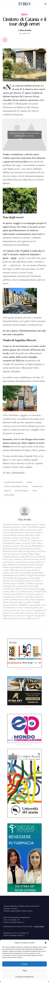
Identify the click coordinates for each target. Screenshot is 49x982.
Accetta (24, 964)
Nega (24, 970)
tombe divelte (9, 495)
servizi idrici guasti (21, 490)
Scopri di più (39, 926)
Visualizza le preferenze (24, 976)
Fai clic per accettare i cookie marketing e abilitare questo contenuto (24, 135)
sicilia (34, 490)
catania (29, 482)
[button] (45, 942)
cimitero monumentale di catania (16, 486)
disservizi (7, 490)
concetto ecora (37, 486)
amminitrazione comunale (13, 482)
